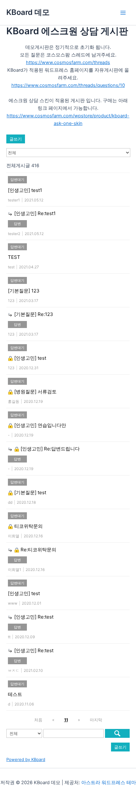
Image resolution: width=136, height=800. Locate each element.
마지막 (96, 719)
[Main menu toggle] (123, 12)
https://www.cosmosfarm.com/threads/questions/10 (68, 85)
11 (66, 719)
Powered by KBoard (25, 759)
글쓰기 (15, 138)
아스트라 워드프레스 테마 (108, 782)
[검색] (117, 733)
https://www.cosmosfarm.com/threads (68, 62)
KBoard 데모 (28, 12)
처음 (38, 719)
